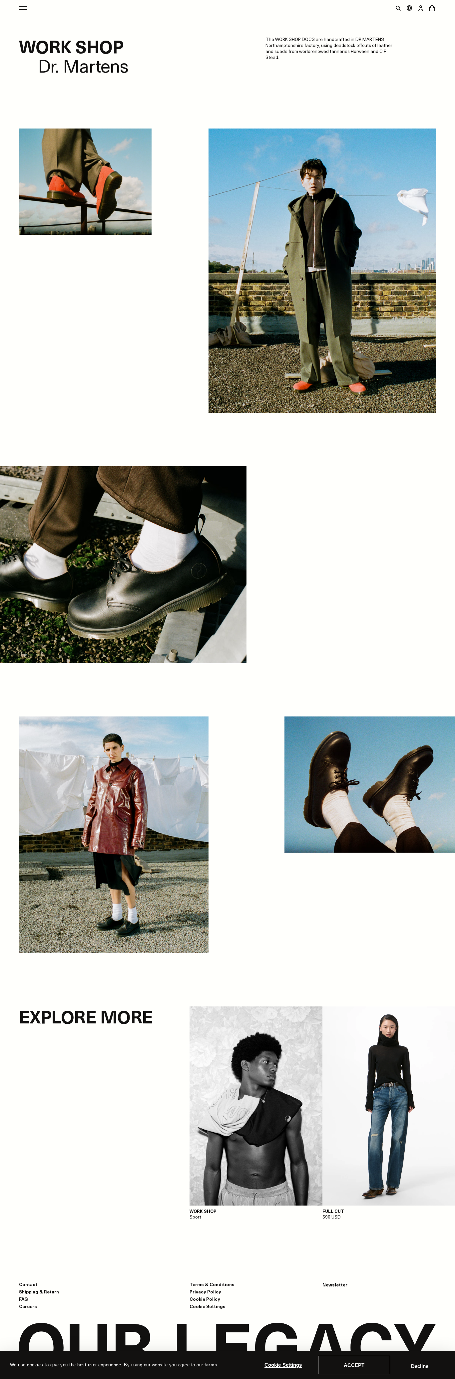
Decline (419, 1366)
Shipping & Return (39, 1291)
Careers (28, 1306)
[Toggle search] (398, 8)
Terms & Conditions (212, 1284)
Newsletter (334, 1285)
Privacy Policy (205, 1291)
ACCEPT (354, 1365)
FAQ (23, 1298)
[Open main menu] (23, 8)
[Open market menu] (409, 8)
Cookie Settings (283, 1365)
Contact (28, 1284)
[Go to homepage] (227, 1348)
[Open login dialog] (420, 8)
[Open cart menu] (432, 8)
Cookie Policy (205, 1298)
